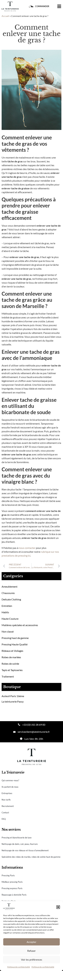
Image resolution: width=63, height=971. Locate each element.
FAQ (4, 819)
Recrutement (8, 806)
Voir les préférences (31, 959)
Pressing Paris (8, 875)
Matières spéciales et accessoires (20, 625)
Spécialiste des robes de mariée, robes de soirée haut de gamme (31, 857)
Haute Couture (10, 618)
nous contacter (27, 547)
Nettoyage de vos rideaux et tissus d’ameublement (25, 850)
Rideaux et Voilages (12, 650)
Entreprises (7, 793)
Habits (5, 612)
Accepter (31, 941)
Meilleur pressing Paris (12, 882)
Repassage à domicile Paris (14, 894)
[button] (58, 907)
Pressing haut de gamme (15, 637)
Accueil (5, 16)
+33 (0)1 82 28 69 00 (33, 724)
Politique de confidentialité (18, 967)
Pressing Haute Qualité (14, 644)
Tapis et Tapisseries (12, 670)
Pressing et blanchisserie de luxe (17, 837)
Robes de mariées (11, 657)
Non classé (8, 631)
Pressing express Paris (12, 888)
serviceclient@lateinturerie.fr (34, 731)
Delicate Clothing (11, 599)
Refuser (31, 950)
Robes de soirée (10, 663)
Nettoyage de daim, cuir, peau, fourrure (20, 844)
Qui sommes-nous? (10, 780)
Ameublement (9, 586)
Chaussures (8, 592)
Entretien (7, 605)
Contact (5, 812)
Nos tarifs (6, 799)
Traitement (8, 676)
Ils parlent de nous (10, 787)
